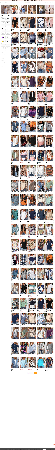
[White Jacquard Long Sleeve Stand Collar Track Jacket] (32, 170)
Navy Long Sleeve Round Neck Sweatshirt (40, 117)
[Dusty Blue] (48, 44)
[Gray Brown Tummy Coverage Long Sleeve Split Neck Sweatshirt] (32, 185)
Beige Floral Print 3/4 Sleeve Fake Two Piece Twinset (50, 324)
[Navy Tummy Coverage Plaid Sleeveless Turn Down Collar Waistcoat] (24, 259)
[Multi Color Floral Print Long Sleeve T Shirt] (24, 318)
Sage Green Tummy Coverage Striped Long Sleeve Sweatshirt (25, 309)
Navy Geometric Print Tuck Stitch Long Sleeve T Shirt (15, 43)
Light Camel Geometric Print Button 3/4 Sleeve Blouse (33, 250)
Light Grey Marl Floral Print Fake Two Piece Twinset (49, 43)
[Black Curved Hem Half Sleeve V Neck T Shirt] (24, 244)
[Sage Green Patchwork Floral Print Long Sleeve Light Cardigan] (15, 155)
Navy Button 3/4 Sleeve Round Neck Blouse (15, 324)
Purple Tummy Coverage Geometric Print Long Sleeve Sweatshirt (34, 235)
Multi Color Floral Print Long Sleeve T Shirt (23, 324)
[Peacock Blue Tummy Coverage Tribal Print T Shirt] (15, 274)
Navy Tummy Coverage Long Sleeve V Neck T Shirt (41, 309)
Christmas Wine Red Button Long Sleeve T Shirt (41, 58)
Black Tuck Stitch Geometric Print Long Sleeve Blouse (41, 43)
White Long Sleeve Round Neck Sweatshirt (40, 176)
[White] (11, 59)
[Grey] (29, 103)
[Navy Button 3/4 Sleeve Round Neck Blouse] (15, 318)
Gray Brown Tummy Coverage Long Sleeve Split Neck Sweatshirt (34, 191)
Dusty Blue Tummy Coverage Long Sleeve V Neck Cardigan (33, 58)
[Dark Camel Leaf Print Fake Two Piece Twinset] (15, 22)
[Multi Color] (12, 88)
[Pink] (21, 59)
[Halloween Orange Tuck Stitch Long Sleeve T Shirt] (49, 259)
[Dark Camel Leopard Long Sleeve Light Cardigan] (32, 362)
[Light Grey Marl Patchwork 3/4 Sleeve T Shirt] (24, 96)
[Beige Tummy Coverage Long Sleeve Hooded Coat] (24, 22)
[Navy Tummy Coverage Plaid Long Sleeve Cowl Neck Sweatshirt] (32, 22)
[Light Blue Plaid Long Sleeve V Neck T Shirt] (24, 52)
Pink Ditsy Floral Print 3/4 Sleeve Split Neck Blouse (41, 102)
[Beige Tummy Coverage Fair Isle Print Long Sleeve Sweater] (41, 200)
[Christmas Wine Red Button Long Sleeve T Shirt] (41, 52)
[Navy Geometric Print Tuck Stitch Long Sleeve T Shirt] (15, 37)
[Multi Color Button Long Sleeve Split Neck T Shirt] (32, 155)
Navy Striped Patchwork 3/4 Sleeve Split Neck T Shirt (33, 43)
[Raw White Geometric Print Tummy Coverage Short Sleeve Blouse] (15, 81)
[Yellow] (13, 88)
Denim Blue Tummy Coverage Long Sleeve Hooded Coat (42, 191)
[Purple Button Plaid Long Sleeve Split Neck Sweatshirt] (49, 333)
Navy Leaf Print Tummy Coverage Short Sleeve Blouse (50, 235)
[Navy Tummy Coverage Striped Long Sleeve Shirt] (41, 22)
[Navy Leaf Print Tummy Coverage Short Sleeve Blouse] (49, 229)
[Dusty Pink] (24, 340)
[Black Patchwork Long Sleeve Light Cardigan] (15, 170)
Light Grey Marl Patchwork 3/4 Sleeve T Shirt (24, 102)
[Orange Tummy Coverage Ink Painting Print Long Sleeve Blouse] (49, 67)
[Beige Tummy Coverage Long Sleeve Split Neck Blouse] (32, 318)
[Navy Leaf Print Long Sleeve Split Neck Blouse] (41, 155)
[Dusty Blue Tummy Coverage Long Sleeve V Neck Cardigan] (32, 52)
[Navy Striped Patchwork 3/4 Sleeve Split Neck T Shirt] (32, 37)
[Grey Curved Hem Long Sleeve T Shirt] (49, 348)
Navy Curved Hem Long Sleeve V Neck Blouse (49, 250)
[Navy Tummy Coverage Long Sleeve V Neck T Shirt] (41, 303)
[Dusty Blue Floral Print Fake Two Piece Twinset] (24, 126)
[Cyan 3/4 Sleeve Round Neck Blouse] (41, 362)
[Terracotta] (28, 207)
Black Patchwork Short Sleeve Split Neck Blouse (49, 309)
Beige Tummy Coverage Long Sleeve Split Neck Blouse (33, 324)
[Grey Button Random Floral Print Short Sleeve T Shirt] (15, 333)
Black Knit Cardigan (30, 102)
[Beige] (20, 29)
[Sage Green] (12, 29)
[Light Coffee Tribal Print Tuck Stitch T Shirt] (24, 170)
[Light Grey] (20, 280)
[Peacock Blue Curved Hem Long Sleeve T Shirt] (41, 214)
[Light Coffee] (20, 177)
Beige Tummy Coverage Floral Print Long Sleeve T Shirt (24, 191)
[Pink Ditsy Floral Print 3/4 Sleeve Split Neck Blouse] (41, 96)
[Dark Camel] (11, 29)
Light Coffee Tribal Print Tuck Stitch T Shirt (23, 176)
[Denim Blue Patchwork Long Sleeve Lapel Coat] (15, 126)
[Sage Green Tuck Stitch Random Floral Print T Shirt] (24, 333)
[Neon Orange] (23, 192)
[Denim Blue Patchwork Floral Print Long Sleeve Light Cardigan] (15, 362)
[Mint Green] (12, 44)
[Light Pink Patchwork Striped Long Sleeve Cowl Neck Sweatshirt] (49, 96)
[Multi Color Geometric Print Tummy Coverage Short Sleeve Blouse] (15, 244)
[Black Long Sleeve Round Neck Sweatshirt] (32, 141)
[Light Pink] (21, 29)
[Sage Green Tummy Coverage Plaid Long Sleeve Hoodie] (49, 200)
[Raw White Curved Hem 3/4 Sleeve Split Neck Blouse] (24, 111)
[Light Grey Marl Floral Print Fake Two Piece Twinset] (49, 37)
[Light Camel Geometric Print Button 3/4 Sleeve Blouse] (32, 244)
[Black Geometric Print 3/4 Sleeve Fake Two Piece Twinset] (24, 288)
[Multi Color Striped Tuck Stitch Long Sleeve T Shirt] (24, 155)
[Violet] (21, 177)
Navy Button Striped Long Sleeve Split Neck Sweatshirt (33, 309)
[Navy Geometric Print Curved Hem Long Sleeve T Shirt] (32, 259)
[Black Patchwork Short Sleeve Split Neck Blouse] (49, 303)
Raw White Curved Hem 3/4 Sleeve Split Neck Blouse (24, 117)
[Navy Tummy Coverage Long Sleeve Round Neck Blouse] (15, 348)
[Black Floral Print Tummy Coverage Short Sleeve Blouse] (24, 348)
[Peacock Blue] (37, 221)
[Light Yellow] (12, 280)
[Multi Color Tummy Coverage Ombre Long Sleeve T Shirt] (24, 141)
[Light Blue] (20, 59)
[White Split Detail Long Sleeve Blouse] (15, 52)
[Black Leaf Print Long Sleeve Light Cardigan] (24, 229)
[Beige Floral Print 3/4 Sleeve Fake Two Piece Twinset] (49, 318)
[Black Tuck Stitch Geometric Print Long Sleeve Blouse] (41, 37)
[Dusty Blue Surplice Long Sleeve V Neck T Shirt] (15, 229)
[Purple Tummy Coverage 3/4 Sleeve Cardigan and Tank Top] (32, 81)
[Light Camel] (47, 207)
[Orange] (45, 74)
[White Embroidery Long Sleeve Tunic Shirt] (32, 274)
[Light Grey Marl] (21, 44)
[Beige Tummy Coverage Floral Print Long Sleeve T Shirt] (24, 185)
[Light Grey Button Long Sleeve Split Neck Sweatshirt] (24, 274)
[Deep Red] (21, 192)
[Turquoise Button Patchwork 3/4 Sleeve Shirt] (15, 214)
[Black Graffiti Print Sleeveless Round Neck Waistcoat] (41, 348)
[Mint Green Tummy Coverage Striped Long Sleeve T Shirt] (32, 288)
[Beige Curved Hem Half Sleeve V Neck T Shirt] (24, 81)
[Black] (15, 44)
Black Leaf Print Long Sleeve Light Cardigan (23, 235)
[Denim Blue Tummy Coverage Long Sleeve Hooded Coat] (41, 185)
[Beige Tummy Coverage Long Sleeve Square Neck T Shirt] (49, 214)
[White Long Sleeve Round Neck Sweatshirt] (41, 170)
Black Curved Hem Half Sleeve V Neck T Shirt (24, 250)
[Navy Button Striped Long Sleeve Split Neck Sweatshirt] (32, 303)
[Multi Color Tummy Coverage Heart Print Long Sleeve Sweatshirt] (41, 274)
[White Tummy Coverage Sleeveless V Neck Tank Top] (15, 141)
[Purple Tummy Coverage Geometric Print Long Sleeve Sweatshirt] (32, 229)
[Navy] (28, 29)
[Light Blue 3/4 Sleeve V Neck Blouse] (24, 362)
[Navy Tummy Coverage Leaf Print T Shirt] (49, 362)
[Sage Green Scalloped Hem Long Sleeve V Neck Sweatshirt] (49, 185)
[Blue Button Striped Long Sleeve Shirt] (49, 274)
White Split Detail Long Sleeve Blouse (14, 58)
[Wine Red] (22, 44)
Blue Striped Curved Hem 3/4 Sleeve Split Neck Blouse (41, 324)
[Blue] (12, 59)
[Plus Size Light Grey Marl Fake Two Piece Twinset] (49, 126)
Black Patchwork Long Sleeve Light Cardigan (15, 176)
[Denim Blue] (13, 29)
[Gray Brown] (46, 74)
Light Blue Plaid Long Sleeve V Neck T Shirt (23, 58)
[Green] (46, 340)
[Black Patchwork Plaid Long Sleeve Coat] (15, 259)
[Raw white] (11, 88)
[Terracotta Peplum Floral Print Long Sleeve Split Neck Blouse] (32, 200)
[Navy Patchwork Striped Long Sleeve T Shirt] (41, 288)
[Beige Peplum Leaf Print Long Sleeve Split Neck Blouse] (32, 333)
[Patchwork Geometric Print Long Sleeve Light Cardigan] (15, 288)
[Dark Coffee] (47, 340)
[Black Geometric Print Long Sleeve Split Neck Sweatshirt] (49, 111)
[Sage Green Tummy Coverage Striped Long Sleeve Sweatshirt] (24, 303)
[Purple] (28, 236)
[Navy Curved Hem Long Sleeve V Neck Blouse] (49, 244)
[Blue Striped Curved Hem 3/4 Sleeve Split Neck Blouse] (41, 318)
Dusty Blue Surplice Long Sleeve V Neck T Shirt (15, 235)
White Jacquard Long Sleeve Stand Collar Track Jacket (33, 176)
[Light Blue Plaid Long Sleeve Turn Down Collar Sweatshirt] (32, 348)
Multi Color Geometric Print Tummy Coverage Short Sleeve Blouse (17, 250)
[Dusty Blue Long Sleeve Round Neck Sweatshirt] (15, 200)
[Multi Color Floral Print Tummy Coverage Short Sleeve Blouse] (41, 333)
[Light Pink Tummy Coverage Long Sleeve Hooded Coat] (49, 22)
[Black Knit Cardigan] (32, 96)
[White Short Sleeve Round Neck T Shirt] (49, 288)
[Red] (29, 29)
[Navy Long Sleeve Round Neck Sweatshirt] (41, 111)
